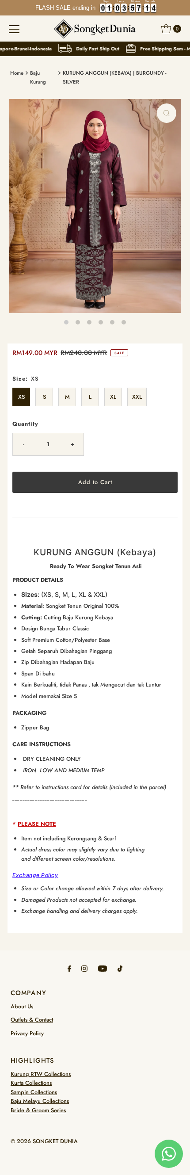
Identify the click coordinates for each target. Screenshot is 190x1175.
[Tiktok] (120, 968)
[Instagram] (84, 968)
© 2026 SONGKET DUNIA (44, 1141)
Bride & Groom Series (38, 1110)
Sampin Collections (34, 1092)
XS (21, 397)
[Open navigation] (14, 28)
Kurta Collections (31, 1083)
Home (16, 72)
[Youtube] (102, 968)
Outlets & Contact (32, 1019)
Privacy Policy (27, 1033)
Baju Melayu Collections (40, 1101)
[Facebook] (69, 968)
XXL (137, 397)
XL (113, 397)
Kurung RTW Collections (41, 1074)
